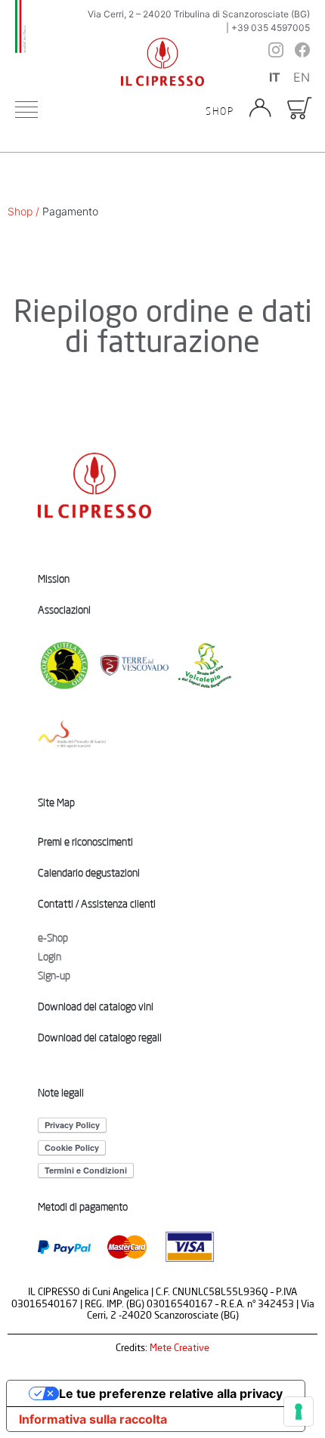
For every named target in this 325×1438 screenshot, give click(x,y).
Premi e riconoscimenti (85, 842)
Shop (220, 111)
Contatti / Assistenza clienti (97, 904)
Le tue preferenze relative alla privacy (171, 1393)
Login (49, 956)
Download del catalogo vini (95, 1006)
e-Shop (53, 938)
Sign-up (54, 975)
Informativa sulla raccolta (93, 1419)
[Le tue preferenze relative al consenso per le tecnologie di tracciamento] (298, 1411)
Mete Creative (179, 1347)
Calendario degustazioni (89, 873)
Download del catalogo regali (100, 1037)
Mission (54, 579)
